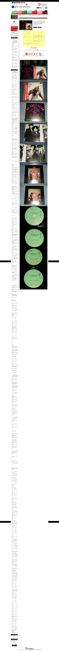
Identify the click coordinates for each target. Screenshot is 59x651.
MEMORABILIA (13, 114)
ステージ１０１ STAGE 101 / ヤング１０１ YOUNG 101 (15, 270)
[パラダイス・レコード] (18, 2)
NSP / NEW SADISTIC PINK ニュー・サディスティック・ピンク (15, 339)
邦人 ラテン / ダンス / (14, 622)
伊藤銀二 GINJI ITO (14, 151)
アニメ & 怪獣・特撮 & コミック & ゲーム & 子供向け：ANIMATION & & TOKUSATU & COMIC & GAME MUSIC (14, 42)
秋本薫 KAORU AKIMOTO (15, 122)
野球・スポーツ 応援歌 (14, 536)
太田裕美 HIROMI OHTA (14, 167)
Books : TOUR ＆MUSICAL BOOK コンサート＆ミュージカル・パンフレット (15, 113)
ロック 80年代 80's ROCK (15, 544)
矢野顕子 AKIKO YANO (14, 441)
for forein (12, 34)
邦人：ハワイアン (14, 624)
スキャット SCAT (14, 83)
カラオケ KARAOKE (14, 115)
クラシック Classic (14, 62)
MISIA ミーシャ (13, 419)
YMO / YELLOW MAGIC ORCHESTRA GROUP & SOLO (14, 140)
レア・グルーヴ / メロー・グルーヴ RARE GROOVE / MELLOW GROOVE (15, 539)
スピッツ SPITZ (13, 280)
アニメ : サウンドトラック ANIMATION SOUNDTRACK (15, 476)
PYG (12, 362)
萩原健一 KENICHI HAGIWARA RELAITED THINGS (14, 347)
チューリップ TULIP (14, 297)
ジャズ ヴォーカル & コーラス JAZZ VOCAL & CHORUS (14, 594)
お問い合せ (17, 4)
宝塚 (12, 519)
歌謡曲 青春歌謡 (14, 520)
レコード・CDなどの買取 (14, 33)
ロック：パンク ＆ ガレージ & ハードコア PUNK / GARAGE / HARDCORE (15, 554)
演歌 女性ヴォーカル (14, 493)
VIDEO (12, 100)
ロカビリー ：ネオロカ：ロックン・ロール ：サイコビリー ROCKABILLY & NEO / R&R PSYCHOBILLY (15, 565)
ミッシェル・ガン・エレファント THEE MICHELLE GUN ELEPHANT (15, 418)
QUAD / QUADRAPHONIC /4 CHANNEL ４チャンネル (14, 95)
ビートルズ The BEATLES (14, 372)
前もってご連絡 (43, 50)
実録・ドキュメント (14, 537)
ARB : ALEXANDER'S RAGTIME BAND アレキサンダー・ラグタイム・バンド (15, 132)
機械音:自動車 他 (14, 632)
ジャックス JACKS (14, 260)
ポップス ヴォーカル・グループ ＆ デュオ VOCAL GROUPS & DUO (15, 507)
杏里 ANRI (13, 135)
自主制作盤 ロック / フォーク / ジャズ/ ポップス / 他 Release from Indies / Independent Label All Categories (15, 78)
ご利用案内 (13, 4)
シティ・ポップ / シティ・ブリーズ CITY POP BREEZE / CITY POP (14, 568)
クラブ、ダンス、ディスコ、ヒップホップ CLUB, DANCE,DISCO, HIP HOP (14, 573)
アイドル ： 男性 (14, 529)
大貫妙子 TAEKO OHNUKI (15, 171)
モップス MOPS (14, 431)
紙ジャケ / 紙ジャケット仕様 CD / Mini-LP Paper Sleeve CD (15, 97)
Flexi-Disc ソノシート (14, 91)
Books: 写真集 (13, 106)
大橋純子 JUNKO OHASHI (14, 174)
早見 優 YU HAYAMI (14, 356)
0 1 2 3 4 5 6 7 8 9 (14, 88)
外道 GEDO (13, 215)
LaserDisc (13, 101)
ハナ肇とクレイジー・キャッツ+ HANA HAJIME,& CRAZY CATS (15, 212)
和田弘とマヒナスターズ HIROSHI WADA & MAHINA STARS (15, 469)
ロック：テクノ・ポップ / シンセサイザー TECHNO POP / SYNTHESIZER (14, 552)
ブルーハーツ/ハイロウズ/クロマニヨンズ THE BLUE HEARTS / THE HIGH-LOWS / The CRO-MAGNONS (15, 387)
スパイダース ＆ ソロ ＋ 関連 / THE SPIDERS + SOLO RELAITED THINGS (14, 279)
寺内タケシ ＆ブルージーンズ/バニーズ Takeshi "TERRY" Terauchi (15, 306)
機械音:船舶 (13, 631)
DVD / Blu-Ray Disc (14, 99)
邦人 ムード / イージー (14, 623)
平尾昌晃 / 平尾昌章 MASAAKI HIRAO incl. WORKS (15, 367)
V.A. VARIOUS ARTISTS (14, 473)
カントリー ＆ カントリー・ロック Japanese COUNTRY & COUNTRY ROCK (15, 590)
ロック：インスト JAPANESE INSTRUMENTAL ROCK (15, 557)
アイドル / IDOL (13, 39)
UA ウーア (13, 160)
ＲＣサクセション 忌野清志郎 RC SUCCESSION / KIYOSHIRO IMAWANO (15, 119)
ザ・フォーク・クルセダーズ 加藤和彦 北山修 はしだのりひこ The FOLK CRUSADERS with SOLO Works (15, 376)
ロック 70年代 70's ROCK (15, 543)
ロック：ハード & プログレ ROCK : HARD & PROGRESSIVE (14, 562)
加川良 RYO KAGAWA (14, 186)
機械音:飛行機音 (13, 630)
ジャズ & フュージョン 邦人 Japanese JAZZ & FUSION (15, 55)
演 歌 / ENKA (13, 44)
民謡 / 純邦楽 (13, 497)
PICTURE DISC (13, 92)
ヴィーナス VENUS (14, 161)
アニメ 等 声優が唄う (15, 481)
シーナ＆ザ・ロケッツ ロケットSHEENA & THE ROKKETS (14, 247)
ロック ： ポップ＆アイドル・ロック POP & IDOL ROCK (15, 549)
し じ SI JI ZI (13, 244)
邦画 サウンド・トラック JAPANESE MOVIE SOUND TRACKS (15, 616)
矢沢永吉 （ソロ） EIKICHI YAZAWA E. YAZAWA (15, 438)
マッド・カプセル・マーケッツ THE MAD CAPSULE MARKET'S (15, 412)
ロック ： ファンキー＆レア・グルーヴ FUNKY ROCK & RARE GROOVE (15, 576)
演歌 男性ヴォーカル (14, 494)
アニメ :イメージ (14, 482)
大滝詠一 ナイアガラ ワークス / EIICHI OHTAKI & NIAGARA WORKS (15, 170)
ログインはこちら (14, 642)
